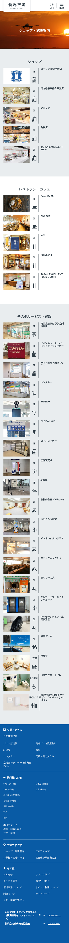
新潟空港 (16, 6)
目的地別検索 (10, 736)
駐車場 (6, 750)
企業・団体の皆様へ (13, 900)
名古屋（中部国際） (12, 795)
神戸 (5, 812)
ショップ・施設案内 (13, 851)
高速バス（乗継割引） (47, 743)
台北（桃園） (41, 789)
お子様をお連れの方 (13, 857)
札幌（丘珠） (9, 789)
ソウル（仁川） (42, 784)
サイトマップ (42, 894)
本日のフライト (11, 825)
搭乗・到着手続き (12, 829)
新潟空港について (12, 887)
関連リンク (9, 894)
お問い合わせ (42, 881)
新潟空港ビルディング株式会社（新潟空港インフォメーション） (21, 915)
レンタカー (9, 756)
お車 (38, 750)
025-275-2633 (54, 915)
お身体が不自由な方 (46, 857)
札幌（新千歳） (10, 784)
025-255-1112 (54, 923)
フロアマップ (42, 851)
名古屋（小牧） (10, 801)
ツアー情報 (9, 833)
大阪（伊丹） (9, 806)
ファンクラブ (42, 874)
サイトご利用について (47, 887)
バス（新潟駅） (11, 743)
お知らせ (8, 874)
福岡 (5, 818)
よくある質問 (10, 881)
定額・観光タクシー (46, 756)
